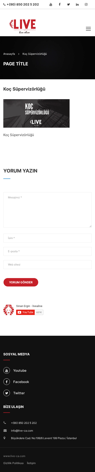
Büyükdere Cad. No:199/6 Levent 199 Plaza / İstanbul (44, 438)
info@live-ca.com (22, 430)
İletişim (31, 463)
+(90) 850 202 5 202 (24, 423)
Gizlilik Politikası (13, 463)
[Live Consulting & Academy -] (22, 23)
